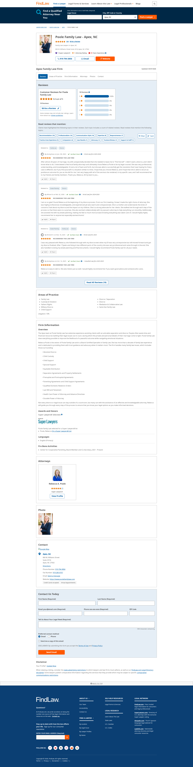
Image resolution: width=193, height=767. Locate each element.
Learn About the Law (112, 717)
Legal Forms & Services (113, 704)
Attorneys (83, 76)
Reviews (43, 76)
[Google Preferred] (77, 748)
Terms (38, 761)
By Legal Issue (84, 728)
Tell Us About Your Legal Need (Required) (54, 619)
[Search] (154, 3)
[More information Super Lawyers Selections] (61, 414)
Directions (47, 566)
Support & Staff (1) (127, 140)
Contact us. (56, 716)
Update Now (51, 666)
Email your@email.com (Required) (51, 609)
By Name (82, 735)
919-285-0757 (58, 573)
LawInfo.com (139, 729)
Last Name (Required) (106, 599)
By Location (83, 724)
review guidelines (57, 115)
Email (43, 636)
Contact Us (83, 712)
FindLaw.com (139, 704)
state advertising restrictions (75, 670)
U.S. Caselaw (109, 724)
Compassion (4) (67, 140)
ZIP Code (132, 609)
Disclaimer (55, 761)
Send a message (54, 576)
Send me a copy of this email (52, 641)
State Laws (108, 720)
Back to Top (97, 683)
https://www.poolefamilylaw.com (62, 579)
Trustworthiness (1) (110, 140)
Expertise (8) (102, 135)
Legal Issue (71, 13)
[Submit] (67, 737)
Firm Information (71, 76)
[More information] (89, 92)
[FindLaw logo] (43, 3)
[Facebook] (50, 748)
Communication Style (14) (85, 135)
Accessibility (83, 708)
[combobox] (84, 17)
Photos (92, 76)
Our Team (82, 704)
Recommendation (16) (47, 135)
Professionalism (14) (65, 135)
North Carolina (54, 27)
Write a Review (75, 41)
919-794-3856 (60, 569)
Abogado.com (139, 721)
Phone (53, 636)
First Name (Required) (47, 599)
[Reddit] (72, 748)
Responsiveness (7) (116, 135)
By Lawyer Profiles (85, 731)
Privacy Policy (97, 646)
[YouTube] (55, 748)
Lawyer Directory (41, 27)
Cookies (65, 761)
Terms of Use (83, 646)
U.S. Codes (108, 728)
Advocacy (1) (95, 140)
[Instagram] (66, 748)
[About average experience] (105, 53)
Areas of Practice (55, 76)
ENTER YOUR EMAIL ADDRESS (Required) (50, 733)
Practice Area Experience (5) (49, 140)
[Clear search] (135, 17)
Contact (101, 76)
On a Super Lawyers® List (61, 431)
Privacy (46, 761)
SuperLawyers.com (141, 712)
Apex (63, 27)
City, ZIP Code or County (112, 13)
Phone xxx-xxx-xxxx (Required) (96, 609)
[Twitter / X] (61, 748)
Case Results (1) (82, 140)
